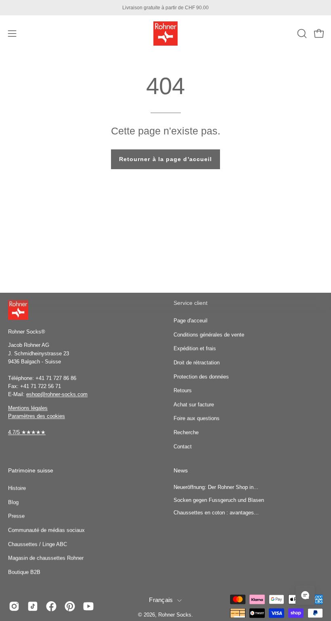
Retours (183, 390)
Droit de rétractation (197, 362)
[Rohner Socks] (165, 33)
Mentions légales (28, 408)
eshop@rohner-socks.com (57, 395)
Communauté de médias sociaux (46, 530)
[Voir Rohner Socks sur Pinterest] (70, 606)
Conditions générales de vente (209, 334)
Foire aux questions (197, 418)
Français (161, 600)
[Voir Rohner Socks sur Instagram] (14, 606)
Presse (16, 516)
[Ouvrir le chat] (305, 595)
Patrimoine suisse (30, 471)
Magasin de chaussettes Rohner (46, 558)
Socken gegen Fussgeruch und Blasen (219, 500)
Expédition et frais (195, 348)
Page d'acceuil (190, 320)
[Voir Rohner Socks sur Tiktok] (33, 606)
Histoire (17, 488)
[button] (301, 33)
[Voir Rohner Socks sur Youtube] (88, 606)
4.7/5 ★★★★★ (27, 433)
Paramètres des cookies (36, 416)
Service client (190, 303)
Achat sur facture (194, 404)
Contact (183, 446)
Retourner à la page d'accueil (165, 159)
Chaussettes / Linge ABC (37, 544)
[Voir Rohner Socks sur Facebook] (51, 606)
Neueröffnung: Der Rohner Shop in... (216, 487)
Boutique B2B (24, 572)
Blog (13, 502)
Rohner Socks (174, 615)
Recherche (186, 432)
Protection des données (201, 376)
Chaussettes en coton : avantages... (216, 513)
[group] (165, 7)
